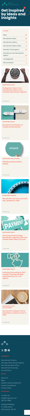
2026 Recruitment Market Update (12, 163)
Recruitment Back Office (10, 365)
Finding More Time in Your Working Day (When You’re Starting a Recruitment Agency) (15, 90)
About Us (4, 378)
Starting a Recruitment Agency (12, 363)
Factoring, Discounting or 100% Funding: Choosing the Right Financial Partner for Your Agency (14, 275)
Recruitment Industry (9, 195)
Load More (15, 329)
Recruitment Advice (9, 85)
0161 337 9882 (6, 400)
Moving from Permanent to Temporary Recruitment (13, 126)
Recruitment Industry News (11, 158)
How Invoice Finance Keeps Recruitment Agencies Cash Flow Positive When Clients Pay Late (15, 237)
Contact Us (5, 395)
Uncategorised (15, 59)
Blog (2, 380)
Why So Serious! (15, 63)
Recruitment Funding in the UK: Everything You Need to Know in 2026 (14, 313)
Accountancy (6, 370)
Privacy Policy (6, 388)
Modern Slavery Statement (11, 383)
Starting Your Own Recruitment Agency (15, 54)
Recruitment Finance (8, 360)
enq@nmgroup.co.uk (9, 398)
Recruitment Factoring (9, 368)
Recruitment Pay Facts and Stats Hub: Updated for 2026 (15, 200)
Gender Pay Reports (8, 385)
